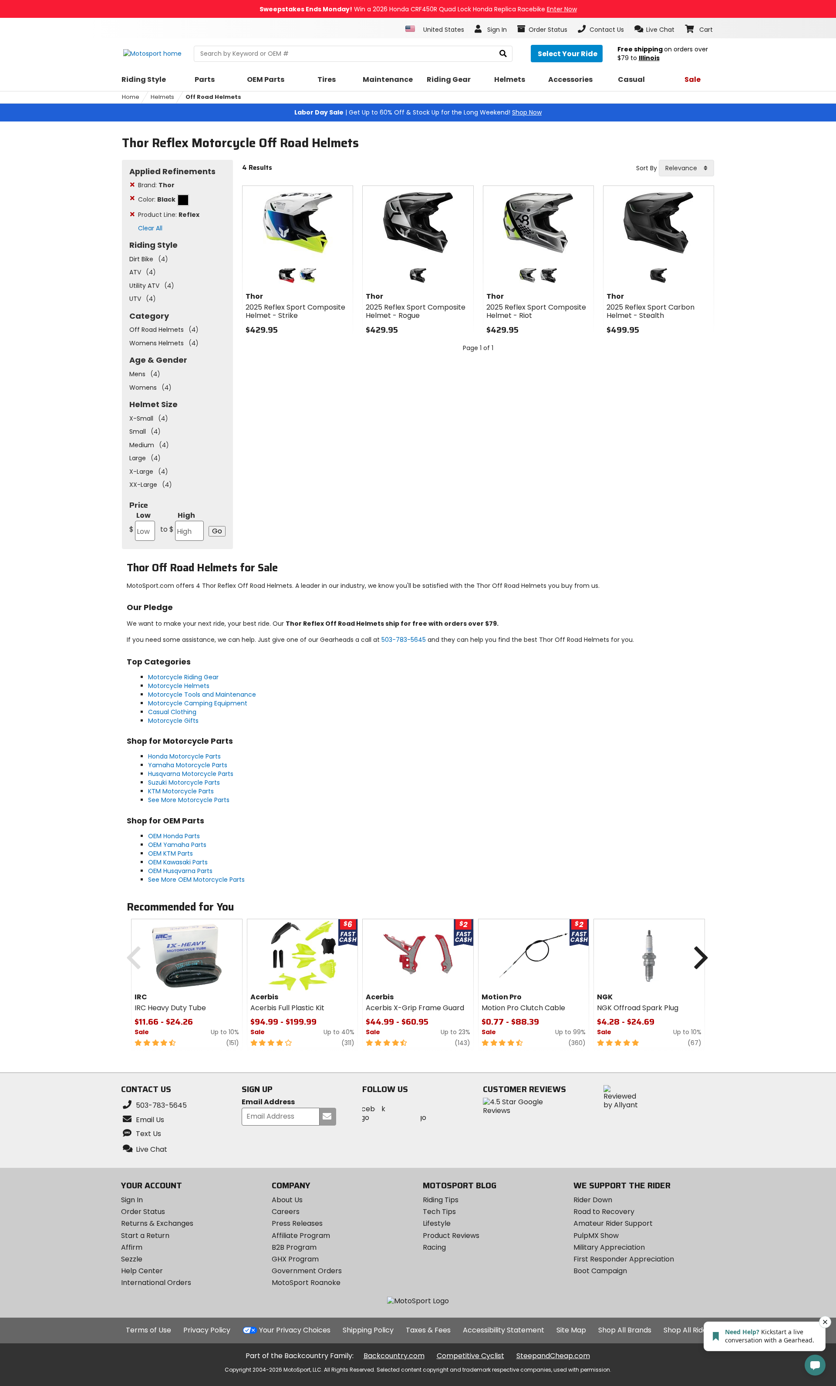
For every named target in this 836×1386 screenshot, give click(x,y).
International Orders (156, 1283)
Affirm (131, 1247)
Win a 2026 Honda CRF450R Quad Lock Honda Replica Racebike (418, 9)
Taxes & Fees (428, 1330)
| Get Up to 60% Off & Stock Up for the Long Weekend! (418, 112)
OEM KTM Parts (170, 853)
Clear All (150, 228)
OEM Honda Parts (174, 836)
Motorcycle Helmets (178, 685)
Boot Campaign (600, 1271)
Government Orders (307, 1271)
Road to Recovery (603, 1212)
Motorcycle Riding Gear (183, 677)
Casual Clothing (172, 712)
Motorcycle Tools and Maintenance (202, 694)
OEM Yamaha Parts (177, 844)
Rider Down (592, 1200)
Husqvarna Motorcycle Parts (190, 773)
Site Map (571, 1330)
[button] (654, 29)
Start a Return (145, 1236)
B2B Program (294, 1247)
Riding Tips (440, 1200)
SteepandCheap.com (553, 1356)
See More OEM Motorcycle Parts (196, 879)
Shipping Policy (368, 1330)
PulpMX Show (596, 1236)
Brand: (156, 185)
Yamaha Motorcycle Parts (187, 765)
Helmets (162, 97)
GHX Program (295, 1259)
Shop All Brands (624, 1330)
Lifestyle (437, 1223)
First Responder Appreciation (623, 1259)
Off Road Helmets (213, 97)
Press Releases (297, 1223)
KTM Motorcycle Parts (181, 791)
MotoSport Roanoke (306, 1283)
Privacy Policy (206, 1330)
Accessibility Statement (503, 1330)
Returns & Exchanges (157, 1223)
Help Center (142, 1271)
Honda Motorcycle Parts (184, 756)
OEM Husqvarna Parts (180, 871)
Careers (286, 1212)
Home (130, 97)
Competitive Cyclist (470, 1356)
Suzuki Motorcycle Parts (184, 782)
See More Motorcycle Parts (188, 800)
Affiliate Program (301, 1236)
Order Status (143, 1212)
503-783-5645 (403, 639)
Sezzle (131, 1259)
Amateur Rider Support (613, 1223)
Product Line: (168, 214)
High (177, 522)
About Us (287, 1200)
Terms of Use (148, 1330)
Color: (156, 199)
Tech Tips (439, 1212)
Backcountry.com (394, 1356)
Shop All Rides (687, 1330)
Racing (434, 1247)
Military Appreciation (609, 1247)
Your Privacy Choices (294, 1330)
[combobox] (686, 168)
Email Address (268, 1102)
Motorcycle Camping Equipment (197, 703)
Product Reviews (451, 1236)
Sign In (132, 1200)
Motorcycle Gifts (173, 720)
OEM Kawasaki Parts (178, 862)
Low (140, 522)
